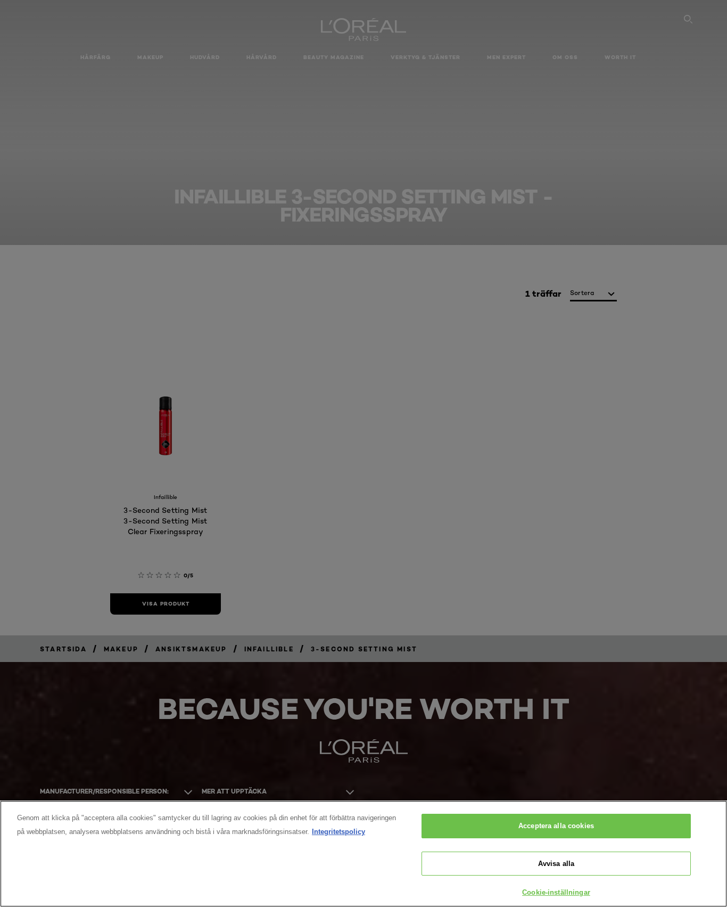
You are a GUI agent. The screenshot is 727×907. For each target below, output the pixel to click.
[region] (363, 853)
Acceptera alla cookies (556, 826)
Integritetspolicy (338, 832)
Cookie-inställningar (556, 892)
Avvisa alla (556, 864)
